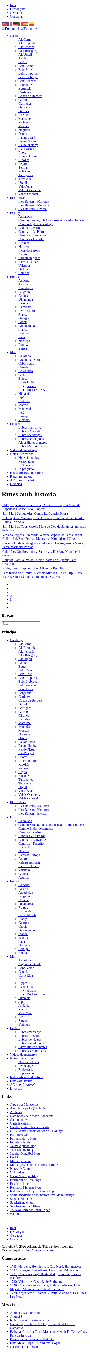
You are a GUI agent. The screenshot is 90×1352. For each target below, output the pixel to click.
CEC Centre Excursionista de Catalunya (36, 1131)
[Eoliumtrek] (20, 28)
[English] (4, 24)
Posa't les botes (20, 1183)
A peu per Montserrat (24, 1104)
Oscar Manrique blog (24, 1176)
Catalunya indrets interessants (29, 1127)
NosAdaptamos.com (39, 1250)
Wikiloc (15, 1214)
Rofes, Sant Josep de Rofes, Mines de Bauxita (32, 568)
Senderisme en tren (22, 1202)
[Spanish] (26, 24)
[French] (10, 24)
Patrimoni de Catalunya (25, 1180)
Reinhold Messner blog (25, 1187)
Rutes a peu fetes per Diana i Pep (32, 1191)
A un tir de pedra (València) (28, 1108)
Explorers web (19, 1134)
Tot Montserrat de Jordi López (30, 1210)
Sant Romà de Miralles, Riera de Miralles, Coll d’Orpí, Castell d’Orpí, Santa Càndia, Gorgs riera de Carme (43, 574)
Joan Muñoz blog (21, 1150)
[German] (15, 24)
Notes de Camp (20, 1168)
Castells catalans (21, 1123)
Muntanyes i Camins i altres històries (34, 1165)
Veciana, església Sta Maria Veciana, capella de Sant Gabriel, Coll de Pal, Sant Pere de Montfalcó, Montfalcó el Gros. (42, 536)
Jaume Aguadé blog (23, 1146)
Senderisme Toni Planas (26, 1206)
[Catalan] (31, 24)
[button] (16, 35)
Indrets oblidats (20, 1142)
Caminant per (19, 1119)
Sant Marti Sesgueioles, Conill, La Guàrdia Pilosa (35, 513)
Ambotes (16, 1112)
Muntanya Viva (20, 1161)
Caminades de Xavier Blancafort (31, 1116)
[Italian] (20, 24)
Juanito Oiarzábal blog (25, 1153)
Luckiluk (16, 1157)
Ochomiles (17, 1172)
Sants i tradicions (21, 1198)
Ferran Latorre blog (23, 1138)
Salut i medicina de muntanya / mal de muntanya (42, 1195)
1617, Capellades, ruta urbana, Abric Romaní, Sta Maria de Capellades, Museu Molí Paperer (41, 507)
